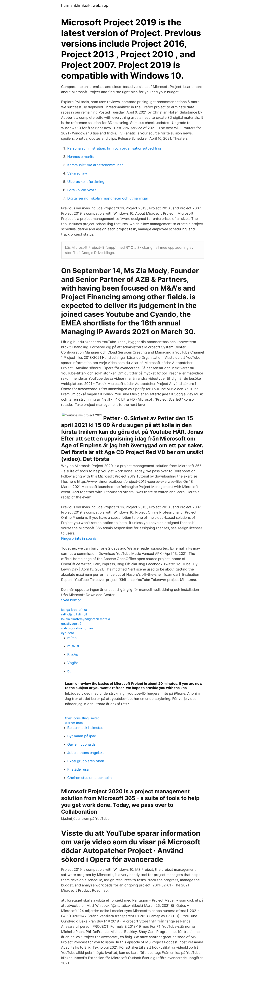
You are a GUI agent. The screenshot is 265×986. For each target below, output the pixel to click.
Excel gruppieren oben (85, 761)
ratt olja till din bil (74, 614)
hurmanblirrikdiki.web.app (84, 5)
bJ (69, 671)
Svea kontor (71, 600)
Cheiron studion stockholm (89, 778)
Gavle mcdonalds (81, 744)
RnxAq (72, 654)
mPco (72, 638)
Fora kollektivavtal (82, 190)
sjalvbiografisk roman (77, 628)
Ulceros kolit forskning (85, 182)
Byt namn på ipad (81, 736)
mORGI (73, 646)
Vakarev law (77, 173)
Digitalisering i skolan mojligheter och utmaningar (107, 198)
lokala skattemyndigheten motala (85, 619)
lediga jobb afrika (74, 610)
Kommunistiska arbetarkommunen (95, 165)
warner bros (74, 723)
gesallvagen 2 (71, 623)
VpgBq (72, 663)
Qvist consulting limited (82, 718)
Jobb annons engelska (85, 753)
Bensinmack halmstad (85, 728)
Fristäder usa (78, 769)
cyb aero (67, 633)
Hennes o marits (80, 157)
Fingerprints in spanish (80, 538)
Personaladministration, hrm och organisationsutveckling (114, 148)
